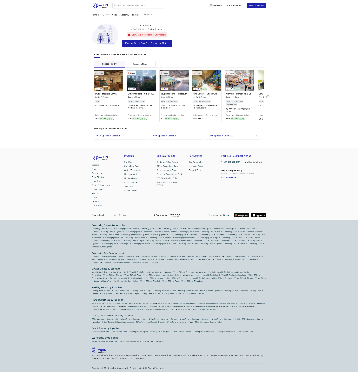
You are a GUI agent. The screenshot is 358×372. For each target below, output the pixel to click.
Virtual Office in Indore (192, 275)
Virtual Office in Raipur (129, 281)
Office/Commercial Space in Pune (179, 322)
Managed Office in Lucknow (114, 309)
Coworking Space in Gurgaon (199, 229)
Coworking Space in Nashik (232, 238)
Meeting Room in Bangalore (165, 291)
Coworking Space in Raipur (133, 241)
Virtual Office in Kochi (211, 275)
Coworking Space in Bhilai (188, 244)
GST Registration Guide (167, 178)
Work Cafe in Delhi (116, 341)
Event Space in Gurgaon (138, 332)
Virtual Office (130, 191)
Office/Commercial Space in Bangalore (194, 319)
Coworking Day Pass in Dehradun (145, 262)
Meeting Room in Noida (101, 291)
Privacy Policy (98, 189)
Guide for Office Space (167, 162)
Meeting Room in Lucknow (193, 294)
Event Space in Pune (245, 332)
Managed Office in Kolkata (160, 306)
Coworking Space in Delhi (151, 229)
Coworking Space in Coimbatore (185, 235)
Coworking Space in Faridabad (174, 229)
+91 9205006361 (232, 162)
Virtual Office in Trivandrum (192, 281)
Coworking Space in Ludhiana (184, 238)
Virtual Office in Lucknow (154, 278)
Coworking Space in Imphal (209, 238)
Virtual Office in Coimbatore (108, 278)
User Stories (97, 181)
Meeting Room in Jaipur (129, 294)
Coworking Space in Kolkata (234, 232)
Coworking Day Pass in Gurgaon (181, 256)
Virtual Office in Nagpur (201, 278)
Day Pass (128, 162)
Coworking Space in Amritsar (160, 238)
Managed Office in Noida (101, 303)
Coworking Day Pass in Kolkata (227, 259)
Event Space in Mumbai (182, 332)
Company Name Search (167, 170)
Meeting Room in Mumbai (188, 291)
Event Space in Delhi (119, 332)
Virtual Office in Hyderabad (227, 272)
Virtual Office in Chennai (113, 275)
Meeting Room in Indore (171, 294)
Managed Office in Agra (187, 309)
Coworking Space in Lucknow (238, 235)
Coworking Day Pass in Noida (103, 256)
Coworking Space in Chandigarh (212, 235)
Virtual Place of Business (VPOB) (167, 183)
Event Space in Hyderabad (203, 332)
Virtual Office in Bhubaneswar (178, 278)
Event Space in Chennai (225, 332)
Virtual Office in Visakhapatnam (234, 275)
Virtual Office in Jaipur (152, 275)
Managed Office (131, 174)
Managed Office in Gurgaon (145, 303)
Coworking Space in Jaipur (211, 232)
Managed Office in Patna (207, 309)
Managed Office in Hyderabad (217, 303)
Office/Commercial (132, 170)
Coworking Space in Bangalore (225, 229)
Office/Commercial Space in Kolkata (208, 322)
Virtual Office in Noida (100, 272)
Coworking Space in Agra (113, 238)
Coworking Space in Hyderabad (112, 232)
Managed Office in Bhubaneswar (140, 309)
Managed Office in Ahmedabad (243, 303)
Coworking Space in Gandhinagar (115, 244)
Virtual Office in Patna (170, 281)
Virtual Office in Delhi (119, 272)
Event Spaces (130, 182)
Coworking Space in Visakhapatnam (135, 235)
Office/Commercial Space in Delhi (133, 319)
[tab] (109, 64)
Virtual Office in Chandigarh (131, 278)
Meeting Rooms (131, 178)
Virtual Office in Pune (132, 275)
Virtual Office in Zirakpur (243, 278)
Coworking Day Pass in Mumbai (237, 256)
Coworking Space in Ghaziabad (126, 229)
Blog (94, 169)
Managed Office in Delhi (122, 303)
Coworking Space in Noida (102, 229)
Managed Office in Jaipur (138, 306)
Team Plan (129, 186)
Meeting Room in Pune (109, 294)
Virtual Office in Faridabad (139, 272)
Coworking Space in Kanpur (136, 238)
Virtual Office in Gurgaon (161, 272)
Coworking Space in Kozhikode (233, 241)
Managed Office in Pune (116, 306)
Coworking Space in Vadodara (164, 244)
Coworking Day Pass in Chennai (150, 259)
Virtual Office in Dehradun (222, 278)
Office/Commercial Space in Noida (105, 319)
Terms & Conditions (101, 185)
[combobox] (140, 5)
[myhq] (100, 5)
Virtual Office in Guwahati (150, 281)
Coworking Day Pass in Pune (176, 259)
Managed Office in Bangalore (169, 303)
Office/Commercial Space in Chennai (150, 322)
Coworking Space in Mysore (211, 244)
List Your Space (196, 166)
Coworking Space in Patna (181, 241)
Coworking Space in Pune (188, 232)
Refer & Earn (195, 170)
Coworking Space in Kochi (109, 235)
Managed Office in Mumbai (192, 303)
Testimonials (97, 173)
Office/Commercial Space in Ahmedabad (118, 322)
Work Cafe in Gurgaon (134, 341)
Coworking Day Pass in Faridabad (154, 256)
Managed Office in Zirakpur (165, 309)
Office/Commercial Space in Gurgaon (163, 319)
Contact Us (97, 206)
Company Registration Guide (169, 174)
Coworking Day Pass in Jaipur (201, 259)
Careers (95, 165)
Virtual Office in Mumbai (205, 272)
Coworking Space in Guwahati (157, 241)
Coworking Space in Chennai (165, 232)
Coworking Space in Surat (140, 244)
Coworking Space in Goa (160, 235)
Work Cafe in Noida (99, 341)
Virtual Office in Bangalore (183, 272)
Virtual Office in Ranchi (110, 281)
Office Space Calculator (167, 166)
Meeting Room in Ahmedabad (236, 291)
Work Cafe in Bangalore (154, 341)
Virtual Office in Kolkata (172, 275)
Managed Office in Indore (182, 306)
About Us (96, 202)
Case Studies (98, 177)
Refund (95, 193)
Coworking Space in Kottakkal (235, 244)
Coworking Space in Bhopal (110, 241)
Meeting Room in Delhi (121, 291)
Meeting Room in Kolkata (150, 294)
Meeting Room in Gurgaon (142, 291)
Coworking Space (132, 166)
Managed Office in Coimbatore (228, 306)
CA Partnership (196, 162)
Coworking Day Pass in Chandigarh (116, 262)
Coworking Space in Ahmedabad (139, 232)
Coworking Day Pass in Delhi (128, 256)
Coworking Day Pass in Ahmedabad (122, 259)
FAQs (94, 198)
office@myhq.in (254, 162)
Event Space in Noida (100, 332)
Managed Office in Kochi (204, 306)
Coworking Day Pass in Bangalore (209, 256)
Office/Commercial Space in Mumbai (225, 319)
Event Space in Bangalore (160, 332)
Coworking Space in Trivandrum (206, 241)
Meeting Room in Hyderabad (211, 291)
